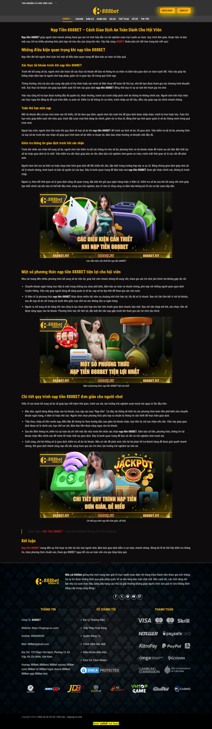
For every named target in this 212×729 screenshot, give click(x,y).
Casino (79, 19)
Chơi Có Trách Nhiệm (95, 660)
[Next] (185, 693)
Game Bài (101, 19)
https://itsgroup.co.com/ (45, 628)
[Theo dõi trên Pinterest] (128, 597)
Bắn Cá (90, 19)
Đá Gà (112, 19)
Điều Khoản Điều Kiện (95, 652)
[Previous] (27, 693)
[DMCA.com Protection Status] (100, 670)
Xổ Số (135, 19)
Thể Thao (124, 19)
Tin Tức (145, 19)
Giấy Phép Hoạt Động (95, 628)
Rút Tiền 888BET (52, 531)
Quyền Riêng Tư (91, 636)
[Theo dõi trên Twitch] (139, 597)
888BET (66, 18)
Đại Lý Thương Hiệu (94, 619)
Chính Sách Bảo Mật (94, 644)
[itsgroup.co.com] (106, 11)
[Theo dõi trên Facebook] (116, 597)
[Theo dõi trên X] (122, 597)
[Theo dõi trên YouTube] (133, 597)
